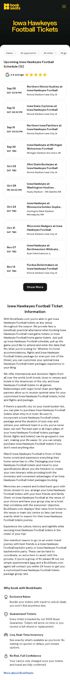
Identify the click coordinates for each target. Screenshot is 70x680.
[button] (10, 53)
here (32, 562)
